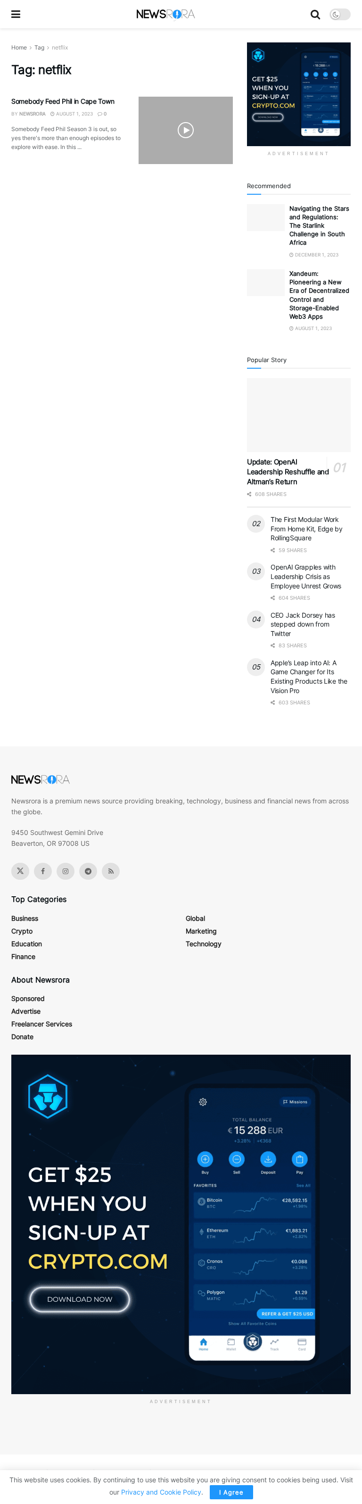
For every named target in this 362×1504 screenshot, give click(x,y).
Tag (39, 47)
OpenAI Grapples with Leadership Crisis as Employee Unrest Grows (306, 576)
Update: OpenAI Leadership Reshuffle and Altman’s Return (288, 471)
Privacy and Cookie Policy (161, 1492)
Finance (23, 956)
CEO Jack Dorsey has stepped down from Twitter (303, 624)
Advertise (26, 1011)
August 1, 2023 (74, 113)
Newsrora (32, 113)
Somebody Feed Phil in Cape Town (62, 101)
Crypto (22, 931)
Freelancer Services (41, 1024)
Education (26, 944)
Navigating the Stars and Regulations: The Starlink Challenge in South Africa (319, 226)
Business (24, 918)
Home (19, 47)
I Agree (231, 1492)
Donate (22, 1037)
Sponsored (28, 998)
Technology (204, 944)
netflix (60, 47)
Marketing (201, 931)
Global (195, 918)
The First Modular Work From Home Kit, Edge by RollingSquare (307, 528)
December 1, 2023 (316, 254)
